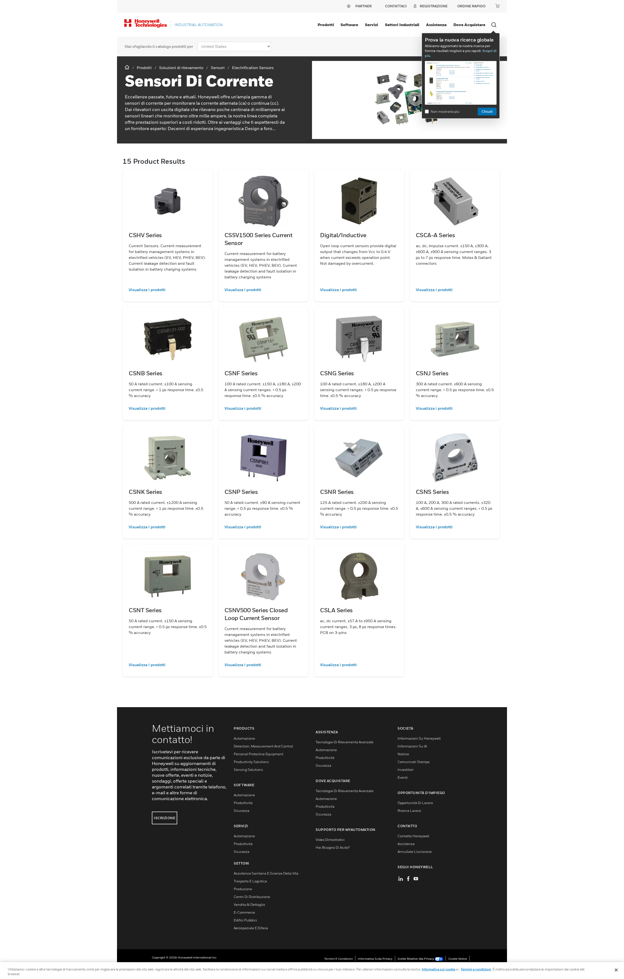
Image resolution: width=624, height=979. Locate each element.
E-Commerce (244, 912)
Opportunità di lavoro (415, 803)
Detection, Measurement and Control (263, 746)
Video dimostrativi (330, 839)
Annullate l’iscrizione (415, 851)
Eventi (403, 777)
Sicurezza (241, 810)
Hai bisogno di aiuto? (333, 847)
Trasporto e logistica (250, 881)
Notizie (403, 754)
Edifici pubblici (245, 920)
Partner (363, 6)
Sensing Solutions (248, 769)
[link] (168, 290)
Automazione (244, 738)
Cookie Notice (457, 958)
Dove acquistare (469, 24)
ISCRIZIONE (164, 818)
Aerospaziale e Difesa (251, 928)
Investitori (406, 769)
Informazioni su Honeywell (419, 738)
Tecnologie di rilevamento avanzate (344, 742)
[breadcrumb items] (127, 67)
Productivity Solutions (251, 762)
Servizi (371, 24)
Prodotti (326, 24)
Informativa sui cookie (438, 969)
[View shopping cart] (497, 6)
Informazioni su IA (412, 746)
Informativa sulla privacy (375, 958)
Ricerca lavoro (409, 810)
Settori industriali (402, 24)
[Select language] (349, 6)
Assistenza (436, 24)
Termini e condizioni (338, 958)
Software (349, 24)
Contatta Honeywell (413, 836)
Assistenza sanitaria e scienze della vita (266, 873)
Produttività (243, 803)
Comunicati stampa (413, 762)
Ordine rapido (471, 6)
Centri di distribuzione (252, 897)
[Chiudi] (616, 970)
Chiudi (487, 111)
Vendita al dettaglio (249, 904)
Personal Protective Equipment (258, 754)
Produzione (243, 889)
